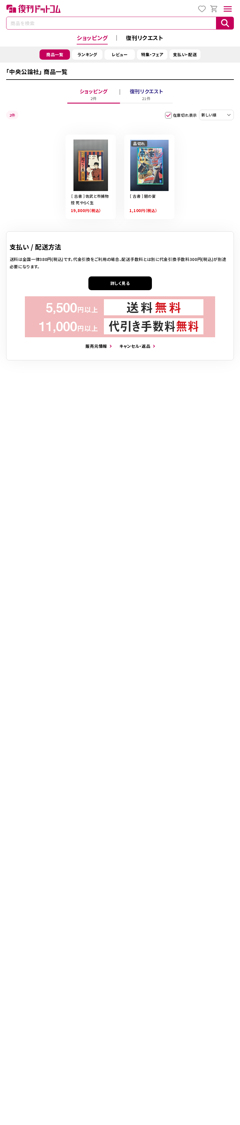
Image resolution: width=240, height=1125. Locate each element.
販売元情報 (96, 346)
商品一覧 (55, 54)
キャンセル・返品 (134, 346)
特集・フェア (152, 54)
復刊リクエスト (144, 38)
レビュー (120, 54)
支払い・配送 (185, 54)
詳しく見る (120, 283)
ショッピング (92, 38)
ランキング (87, 54)
